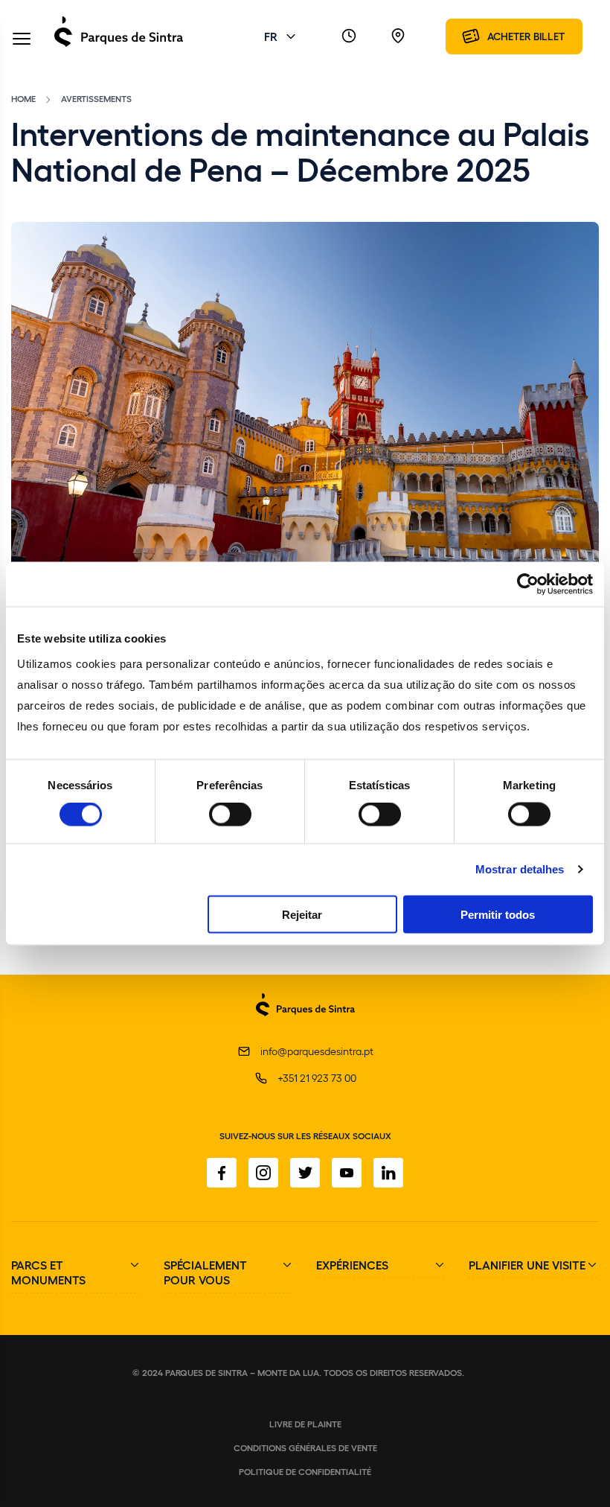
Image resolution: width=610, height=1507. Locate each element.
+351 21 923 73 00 (316, 1077)
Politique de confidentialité (305, 1471)
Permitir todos (497, 914)
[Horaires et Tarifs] (348, 36)
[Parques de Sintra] (118, 46)
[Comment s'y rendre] (398, 36)
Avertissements (96, 98)
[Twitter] (305, 1173)
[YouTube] (347, 1173)
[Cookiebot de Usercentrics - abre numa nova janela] (528, 584)
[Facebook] (222, 1173)
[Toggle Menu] (21, 40)
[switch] (230, 814)
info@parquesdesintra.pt (316, 1051)
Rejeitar (302, 914)
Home (23, 98)
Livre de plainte (305, 1423)
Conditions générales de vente (305, 1447)
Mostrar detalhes (520, 869)
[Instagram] (263, 1173)
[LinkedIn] (388, 1173)
